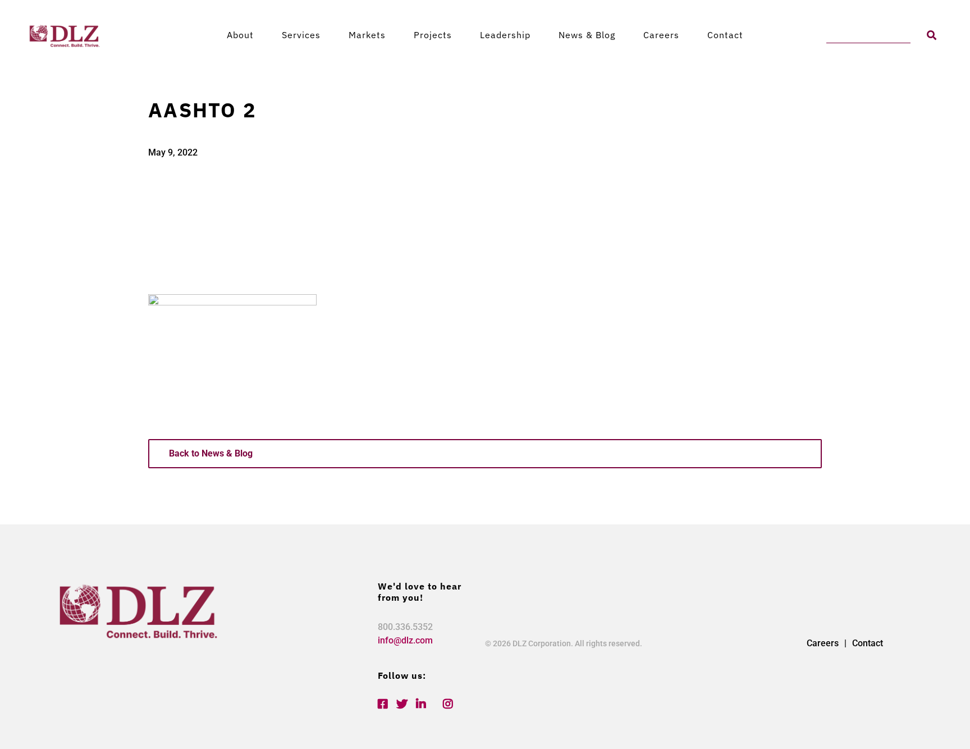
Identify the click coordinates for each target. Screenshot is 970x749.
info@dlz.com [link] (405, 640)
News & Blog (587, 34)
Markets (367, 34)
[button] (931, 35)
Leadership (505, 34)
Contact (725, 34)
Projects (433, 34)
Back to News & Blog (211, 453)
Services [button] (301, 34)
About (240, 34)
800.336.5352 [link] (405, 627)
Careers (661, 34)
